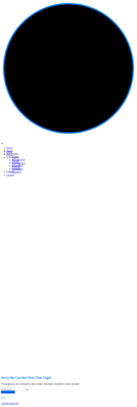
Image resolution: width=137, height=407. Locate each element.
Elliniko (15, 160)
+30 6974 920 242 (9, 403)
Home (9, 151)
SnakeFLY (16, 172)
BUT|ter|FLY (18, 163)
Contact (10, 171)
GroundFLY (17, 169)
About (9, 154)
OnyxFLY (16, 166)
